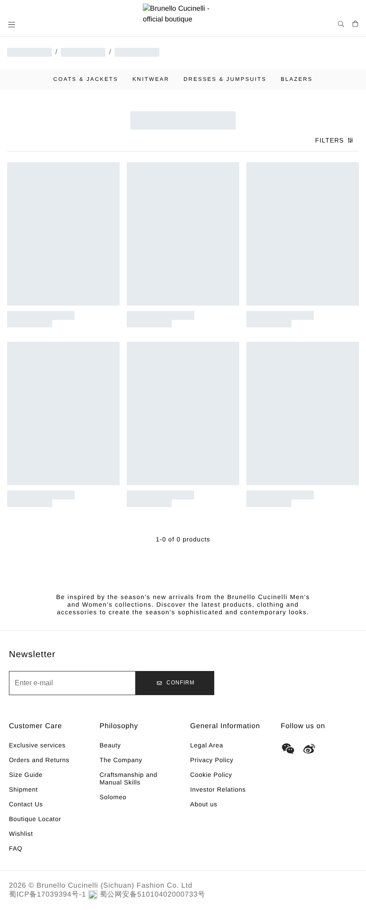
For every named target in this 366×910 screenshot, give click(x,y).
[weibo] (309, 749)
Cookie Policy (211, 774)
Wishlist (21, 833)
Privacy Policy (211, 759)
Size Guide (25, 774)
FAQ (15, 848)
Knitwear (151, 79)
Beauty (110, 745)
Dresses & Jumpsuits (224, 79)
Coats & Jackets (86, 79)
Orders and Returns (39, 759)
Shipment (23, 789)
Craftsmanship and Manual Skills (128, 778)
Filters (329, 140)
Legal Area (206, 745)
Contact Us (26, 804)
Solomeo (113, 797)
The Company (121, 759)
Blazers (297, 79)
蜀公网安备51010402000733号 (152, 894)
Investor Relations (218, 789)
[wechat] (288, 749)
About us (203, 804)
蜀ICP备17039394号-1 (47, 894)
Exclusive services (37, 745)
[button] (12, 24)
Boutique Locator (35, 818)
